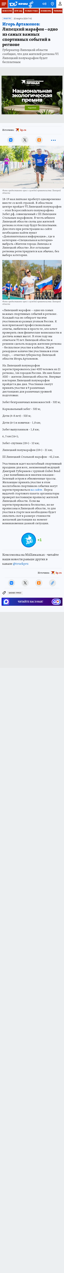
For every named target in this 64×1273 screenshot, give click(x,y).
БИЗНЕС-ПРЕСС (15, 593)
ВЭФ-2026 (18, 11)
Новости (7, 11)
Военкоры (46, 11)
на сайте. (36, 490)
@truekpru (20, 563)
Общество (7, 18)
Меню (4, 4)
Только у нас (31, 11)
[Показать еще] (53, 140)
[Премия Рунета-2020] (30, 4)
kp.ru (23, 130)
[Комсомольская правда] (18, 3)
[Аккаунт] (60, 4)
